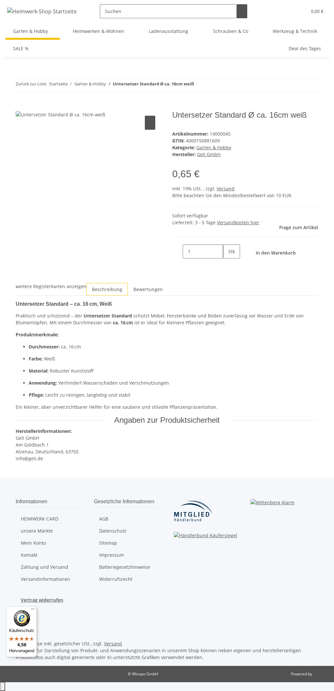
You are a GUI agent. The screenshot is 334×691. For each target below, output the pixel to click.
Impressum (111, 555)
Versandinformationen (45, 579)
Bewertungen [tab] (148, 289)
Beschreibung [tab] (107, 289)
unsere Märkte (37, 531)
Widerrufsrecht (115, 579)
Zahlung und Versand (44, 567)
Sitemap (108, 543)
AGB (103, 519)
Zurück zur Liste (31, 84)
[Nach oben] (2, 686)
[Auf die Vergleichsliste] (150, 123)
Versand (226, 188)
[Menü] (33, 610)
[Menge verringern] (177, 251)
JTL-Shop (321, 674)
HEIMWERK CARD (39, 519)
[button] (299, 11)
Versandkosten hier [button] (238, 222)
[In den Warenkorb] (21, 106)
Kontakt (29, 555)
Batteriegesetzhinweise (124, 567)
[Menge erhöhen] (228, 265)
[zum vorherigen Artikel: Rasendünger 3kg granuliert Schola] (199, 85)
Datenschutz (113, 531)
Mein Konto (33, 543)
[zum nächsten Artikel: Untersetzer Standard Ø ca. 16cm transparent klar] (211, 85)
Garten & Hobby (213, 147)
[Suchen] (242, 11)
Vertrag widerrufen (42, 600)
